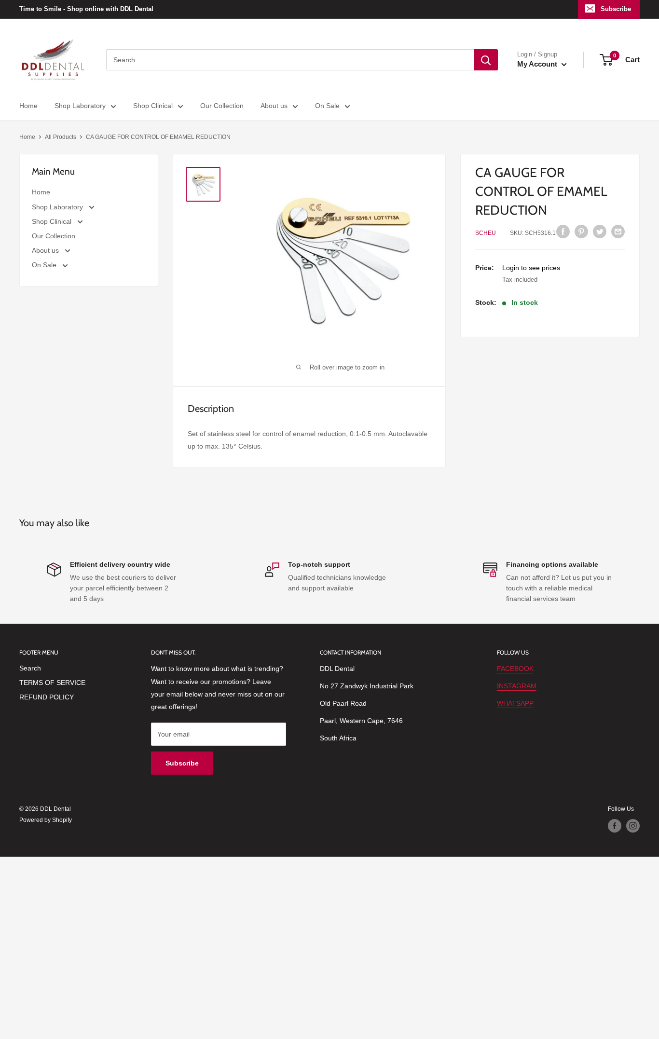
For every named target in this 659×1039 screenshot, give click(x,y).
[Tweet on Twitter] (599, 231)
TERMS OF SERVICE (52, 682)
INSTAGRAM (516, 686)
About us (274, 105)
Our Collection (222, 105)
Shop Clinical (153, 105)
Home (28, 105)
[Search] (486, 59)
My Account (538, 64)
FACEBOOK (515, 668)
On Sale (327, 105)
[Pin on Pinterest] (581, 231)
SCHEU (485, 233)
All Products (60, 137)
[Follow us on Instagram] (633, 826)
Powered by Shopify (45, 820)
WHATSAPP (515, 703)
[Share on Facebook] (563, 231)
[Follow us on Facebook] (614, 826)
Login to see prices (531, 267)
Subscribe (616, 9)
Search (30, 668)
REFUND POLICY (46, 697)
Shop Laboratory (80, 105)
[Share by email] (618, 231)
